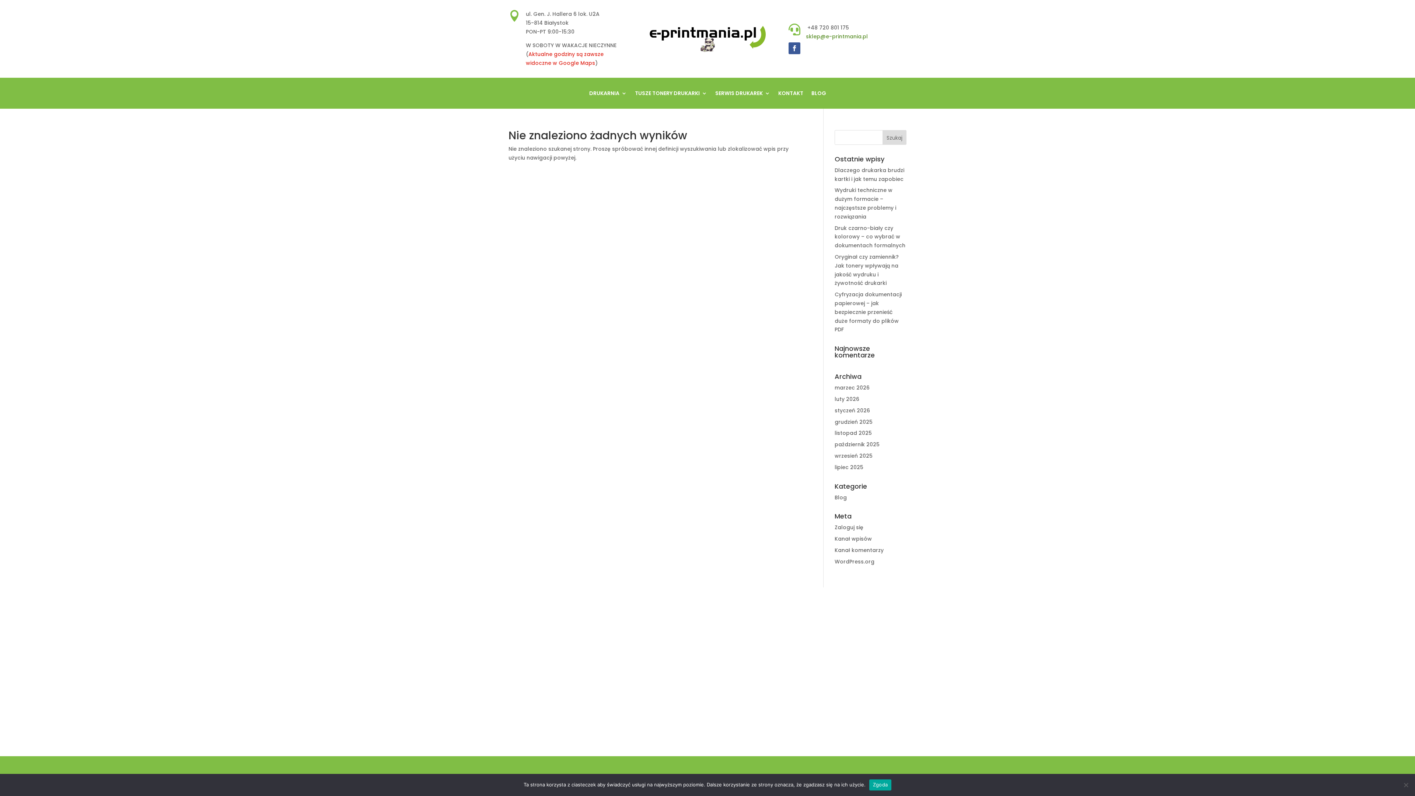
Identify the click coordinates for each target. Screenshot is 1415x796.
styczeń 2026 (852, 410)
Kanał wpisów (853, 538)
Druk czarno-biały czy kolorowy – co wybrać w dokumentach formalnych (870, 236)
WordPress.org (854, 561)
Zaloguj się (849, 527)
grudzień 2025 (854, 422)
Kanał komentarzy (859, 550)
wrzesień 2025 (854, 456)
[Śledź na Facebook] (794, 48)
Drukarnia (604, 94)
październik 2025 (857, 444)
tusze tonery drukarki (667, 94)
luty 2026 (847, 399)
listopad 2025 (853, 433)
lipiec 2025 (849, 467)
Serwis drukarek (739, 94)
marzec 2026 (852, 387)
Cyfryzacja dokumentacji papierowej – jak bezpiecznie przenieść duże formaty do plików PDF (868, 312)
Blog (818, 94)
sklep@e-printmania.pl (837, 36)
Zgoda (880, 785)
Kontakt (790, 94)
